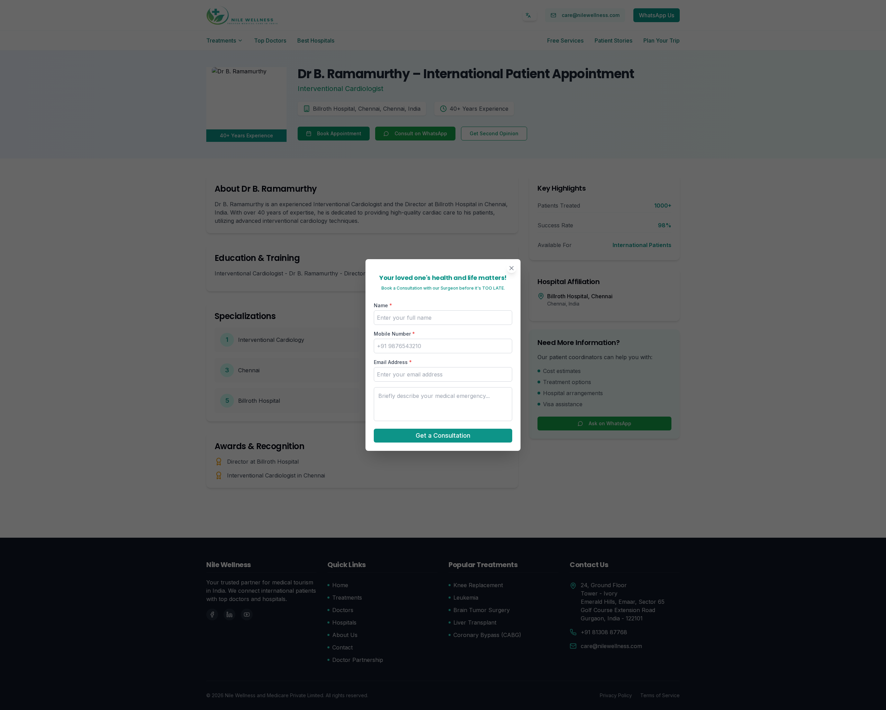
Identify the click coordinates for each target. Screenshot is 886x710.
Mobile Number (394, 334)
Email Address (393, 362)
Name (383, 305)
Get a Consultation (443, 435)
